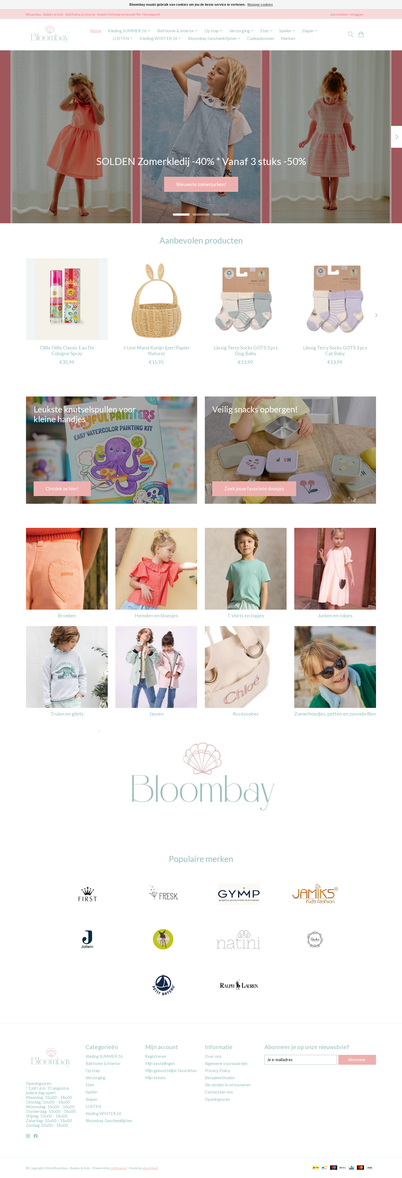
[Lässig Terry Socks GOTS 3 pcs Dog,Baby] (246, 299)
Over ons (213, 1056)
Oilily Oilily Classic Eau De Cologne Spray (67, 350)
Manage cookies (260, 5)
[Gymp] (239, 894)
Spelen (91, 1092)
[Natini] (239, 940)
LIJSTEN (93, 1106)
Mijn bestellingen (160, 1063)
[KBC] (351, 1168)
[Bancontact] (324, 1168)
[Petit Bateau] (163, 985)
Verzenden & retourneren (227, 1085)
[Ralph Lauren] (239, 985)
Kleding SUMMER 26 (104, 1056)
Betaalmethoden (220, 1077)
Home (95, 30)
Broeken (67, 615)
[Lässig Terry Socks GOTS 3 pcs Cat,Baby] (335, 299)
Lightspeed (118, 1168)
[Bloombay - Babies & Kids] (50, 34)
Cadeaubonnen (260, 38)
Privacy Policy (217, 1070)
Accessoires (246, 714)
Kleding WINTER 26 (103, 1113)
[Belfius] (342, 1168)
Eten (90, 1085)
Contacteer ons (219, 1092)
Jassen (156, 714)
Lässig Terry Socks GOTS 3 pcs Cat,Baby (335, 350)
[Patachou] (315, 940)
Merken (288, 38)
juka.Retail (150, 1168)
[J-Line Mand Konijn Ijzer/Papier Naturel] (156, 299)
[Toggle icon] (350, 34)
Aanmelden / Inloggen (346, 14)
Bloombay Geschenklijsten (109, 1120)
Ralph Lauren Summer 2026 (201, 184)
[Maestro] (333, 1168)
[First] (87, 894)
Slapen (91, 1099)
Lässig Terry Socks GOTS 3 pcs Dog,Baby (246, 350)
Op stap (93, 1070)
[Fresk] (163, 894)
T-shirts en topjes (245, 615)
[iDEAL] (315, 1168)
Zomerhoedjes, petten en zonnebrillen (335, 714)
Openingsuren (217, 1099)
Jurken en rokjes (335, 615)
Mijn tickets (155, 1077)
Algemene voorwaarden (226, 1063)
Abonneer (357, 1059)
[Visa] (369, 1168)
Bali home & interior (103, 1063)
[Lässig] (163, 940)
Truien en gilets (66, 714)
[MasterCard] (360, 1168)
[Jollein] (87, 940)
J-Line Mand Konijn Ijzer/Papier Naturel (156, 350)
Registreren (155, 1056)
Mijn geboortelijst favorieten (171, 1070)
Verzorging (95, 1077)
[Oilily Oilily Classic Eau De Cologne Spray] (67, 299)
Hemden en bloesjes (156, 615)
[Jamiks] (315, 894)
